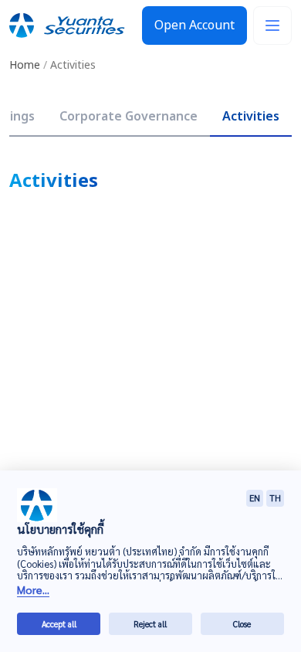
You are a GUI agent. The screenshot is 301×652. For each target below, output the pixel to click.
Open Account (194, 25)
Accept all (59, 624)
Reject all (150, 624)
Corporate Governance (128, 116)
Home (24, 65)
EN (254, 498)
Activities (250, 116)
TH (275, 498)
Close (242, 624)
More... (33, 589)
